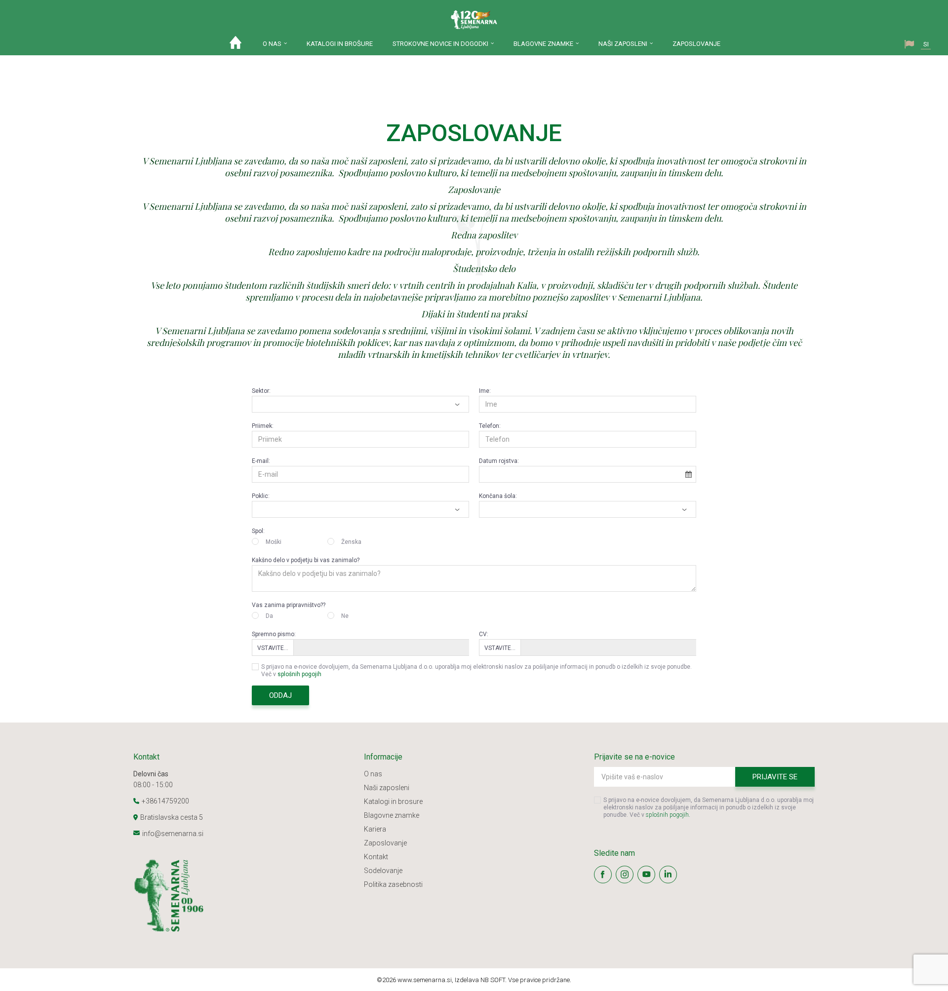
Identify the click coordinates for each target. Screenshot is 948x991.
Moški (273, 541)
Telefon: (490, 425)
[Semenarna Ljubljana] (474, 20)
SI (926, 44)
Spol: (258, 531)
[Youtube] (646, 874)
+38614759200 (165, 801)
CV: (483, 634)
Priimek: (263, 425)
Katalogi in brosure (393, 801)
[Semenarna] (243, 896)
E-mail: (261, 460)
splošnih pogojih (299, 674)
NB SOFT (492, 980)
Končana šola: (498, 496)
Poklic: (261, 496)
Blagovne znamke (391, 815)
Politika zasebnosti (393, 884)
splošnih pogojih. (668, 814)
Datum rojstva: (499, 460)
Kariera (375, 829)
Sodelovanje (383, 871)
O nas (373, 774)
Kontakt (376, 857)
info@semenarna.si (172, 834)
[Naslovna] (235, 45)
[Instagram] (624, 874)
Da (269, 615)
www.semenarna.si (424, 980)
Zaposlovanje (385, 843)
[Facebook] (603, 874)
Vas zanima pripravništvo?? (288, 605)
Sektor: (261, 390)
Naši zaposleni (386, 788)
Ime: (485, 390)
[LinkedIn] (668, 874)
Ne (345, 615)
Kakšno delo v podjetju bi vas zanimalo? (305, 560)
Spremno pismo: (274, 634)
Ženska (351, 541)
